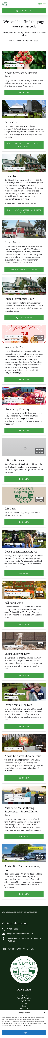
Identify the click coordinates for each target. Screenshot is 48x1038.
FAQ (24, 1006)
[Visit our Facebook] (4, 949)
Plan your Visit (24, 1000)
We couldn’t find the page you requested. (22, 912)
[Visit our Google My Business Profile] (9, 949)
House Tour (11, 176)
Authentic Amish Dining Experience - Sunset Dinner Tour (21, 811)
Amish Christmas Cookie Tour (22, 756)
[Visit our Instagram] (13, 949)
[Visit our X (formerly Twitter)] (24, 949)
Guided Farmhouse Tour (19, 298)
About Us (24, 1009)
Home (24, 995)
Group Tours (12, 242)
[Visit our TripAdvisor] (19, 949)
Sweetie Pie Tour (14, 347)
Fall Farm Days (13, 602)
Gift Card (10, 508)
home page (33, 40)
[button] (45, 1013)
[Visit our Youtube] (32, 949)
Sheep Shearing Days (17, 653)
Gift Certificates (14, 460)
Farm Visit (10, 122)
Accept (24, 1033)
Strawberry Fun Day (16, 409)
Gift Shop (24, 1003)
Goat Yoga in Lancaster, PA (20, 551)
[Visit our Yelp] (28, 949)
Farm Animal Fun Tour (18, 704)
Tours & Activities (24, 998)
